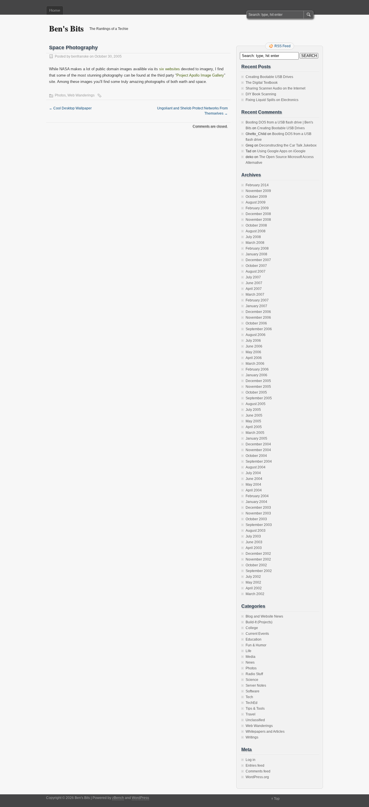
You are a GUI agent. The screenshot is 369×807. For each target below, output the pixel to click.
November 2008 (258, 220)
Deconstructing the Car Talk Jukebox (288, 145)
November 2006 (258, 318)
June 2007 (254, 283)
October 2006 (256, 323)
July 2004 (253, 473)
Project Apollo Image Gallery (200, 75)
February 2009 (257, 208)
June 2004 (254, 479)
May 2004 (253, 485)
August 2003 (256, 531)
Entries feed (255, 766)
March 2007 (255, 295)
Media (250, 657)
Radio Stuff (254, 674)
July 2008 (253, 237)
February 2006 (257, 369)
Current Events (257, 634)
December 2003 (258, 508)
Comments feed (258, 771)
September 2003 (259, 525)
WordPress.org (257, 777)
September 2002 (259, 571)
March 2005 (255, 433)
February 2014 (257, 185)
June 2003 (254, 542)
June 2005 (254, 415)
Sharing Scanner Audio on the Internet (275, 88)
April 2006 (254, 358)
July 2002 (253, 577)
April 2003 (254, 548)
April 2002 (254, 588)
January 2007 (256, 306)
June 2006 (254, 346)
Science (252, 680)
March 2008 (255, 243)
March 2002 (255, 594)
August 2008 (256, 231)
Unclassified (255, 720)
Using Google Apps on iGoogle (281, 151)
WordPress (140, 798)
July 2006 (253, 341)
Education (253, 639)
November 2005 (258, 387)
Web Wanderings (81, 95)
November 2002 (258, 559)
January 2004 (256, 502)
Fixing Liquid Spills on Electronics (272, 100)
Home (54, 10)
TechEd (251, 703)
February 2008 (257, 248)
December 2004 (258, 444)
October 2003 (256, 519)
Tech (249, 697)
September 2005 (259, 398)
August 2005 (256, 404)
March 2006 (255, 364)
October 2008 (256, 225)
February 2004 (257, 496)
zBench (118, 798)
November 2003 (258, 513)
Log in (250, 760)
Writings (252, 737)
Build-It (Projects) (259, 622)
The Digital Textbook (262, 83)
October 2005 (256, 392)
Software (252, 691)
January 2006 (256, 375)
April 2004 (254, 490)
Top (277, 799)
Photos (60, 95)
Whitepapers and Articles (265, 732)
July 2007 (253, 277)
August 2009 (256, 202)
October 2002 (256, 565)
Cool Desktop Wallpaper (70, 108)
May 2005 (253, 421)
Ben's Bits (66, 28)
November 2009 (258, 191)
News (250, 662)
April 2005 (254, 427)
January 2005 (256, 438)
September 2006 (259, 329)
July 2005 (253, 410)
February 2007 (257, 300)
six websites (169, 69)
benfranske (80, 56)
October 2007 (256, 266)
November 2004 (258, 450)
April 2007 (254, 289)
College (252, 628)
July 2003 (253, 536)
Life (248, 651)
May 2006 (253, 352)
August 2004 (256, 467)
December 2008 (258, 214)
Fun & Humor (256, 645)
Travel (250, 714)
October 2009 (256, 197)
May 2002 (253, 582)
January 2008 (256, 254)
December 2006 (258, 312)
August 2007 (256, 271)
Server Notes (256, 685)
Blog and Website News (264, 616)
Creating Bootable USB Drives (269, 77)
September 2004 (259, 461)
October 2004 (256, 456)
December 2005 (258, 381)
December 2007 (258, 260)
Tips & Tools (255, 709)
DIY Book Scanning (261, 94)
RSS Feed (282, 46)
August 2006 (256, 335)
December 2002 (258, 554)
